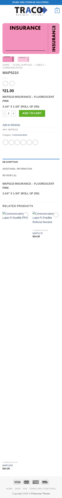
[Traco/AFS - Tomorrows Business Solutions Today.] (31, 11)
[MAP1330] (15, 336)
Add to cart (32, 113)
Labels (39, 65)
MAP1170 (38, 233)
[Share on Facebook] (11, 142)
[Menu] (4, 11)
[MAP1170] (46, 220)
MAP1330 (7, 465)
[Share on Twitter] (17, 142)
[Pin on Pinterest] (29, 142)
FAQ (25, 489)
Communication (12, 68)
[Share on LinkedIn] (35, 142)
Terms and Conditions (42, 489)
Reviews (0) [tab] (9, 175)
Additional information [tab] (17, 169)
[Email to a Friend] (23, 142)
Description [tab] (10, 162)
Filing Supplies (22, 65)
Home (5, 65)
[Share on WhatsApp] (5, 142)
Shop (18, 489)
